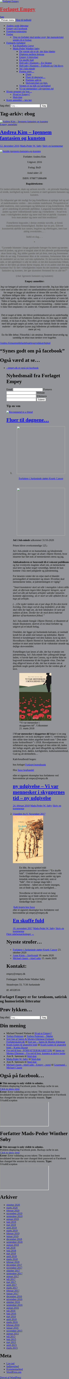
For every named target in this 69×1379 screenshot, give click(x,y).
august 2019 (12, 1219)
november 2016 (14, 1299)
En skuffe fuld (26, 60)
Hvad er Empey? (21, 94)
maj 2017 (11, 1282)
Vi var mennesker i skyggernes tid (36, 88)
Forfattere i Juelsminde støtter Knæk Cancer (41, 478)
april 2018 (11, 1256)
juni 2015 (11, 1339)
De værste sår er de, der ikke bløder (37, 51)
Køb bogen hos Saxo (24, 907)
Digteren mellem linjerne (31, 54)
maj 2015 (11, 1342)
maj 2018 (11, 1253)
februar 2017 (12, 1290)
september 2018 (14, 1242)
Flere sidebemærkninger (20, 934)
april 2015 (11, 1345)
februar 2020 (12, 1210)
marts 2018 (12, 1259)
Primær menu (7, 20)
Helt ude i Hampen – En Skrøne (35, 63)
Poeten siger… (26, 71)
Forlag (9, 34)
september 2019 (14, 1216)
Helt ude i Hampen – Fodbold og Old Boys (41, 65)
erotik (37, 343)
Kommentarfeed (14, 1369)
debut (27, 343)
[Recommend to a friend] (19, 412)
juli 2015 (10, 1336)
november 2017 (14, 1267)
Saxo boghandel (26, 770)
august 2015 (12, 1333)
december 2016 (14, 1296)
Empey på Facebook (16, 28)
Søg (2, 17)
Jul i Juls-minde (27, 68)
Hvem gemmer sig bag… (19, 91)
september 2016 (14, 1305)
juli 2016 (10, 1310)
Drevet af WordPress (10, 1377)
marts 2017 (12, 1287)
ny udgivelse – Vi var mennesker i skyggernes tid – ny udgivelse (39, 792)
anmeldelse (18, 343)
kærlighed (45, 343)
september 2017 (14, 1273)
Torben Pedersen (14, 1036)
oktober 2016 (13, 1302)
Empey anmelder (8, 124)
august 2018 (12, 1245)
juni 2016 (11, 1313)
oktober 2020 (13, 1204)
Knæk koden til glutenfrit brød (21, 1044)
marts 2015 (12, 1348)
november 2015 (14, 1330)
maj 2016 (11, 1316)
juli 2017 (10, 1279)
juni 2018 (11, 1250)
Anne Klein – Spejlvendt (25, 955)
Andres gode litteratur (17, 25)
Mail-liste (17, 97)
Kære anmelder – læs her (19, 100)
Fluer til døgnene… (35, 77)
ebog (32, 343)
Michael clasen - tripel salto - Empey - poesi (28, 1064)
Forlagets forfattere (16, 42)
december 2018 (14, 1239)
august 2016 (12, 1308)
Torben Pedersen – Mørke (40, 1036)
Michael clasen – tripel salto (27, 958)
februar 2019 (12, 1233)
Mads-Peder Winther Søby (26, 48)
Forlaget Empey (17, 9)
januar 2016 (12, 1328)
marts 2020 (12, 1207)
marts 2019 (12, 1230)
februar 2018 (12, 1262)
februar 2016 (12, 1325)
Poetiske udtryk (33, 80)
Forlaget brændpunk (35, 764)
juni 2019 (11, 1222)
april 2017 (11, 1285)
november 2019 (14, 1213)
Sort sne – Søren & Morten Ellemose (46, 1042)
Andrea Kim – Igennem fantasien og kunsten (26, 135)
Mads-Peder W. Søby (31, 146)
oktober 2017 (13, 1270)
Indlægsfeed (12, 1366)
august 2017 (12, 1276)
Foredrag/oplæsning (16, 31)
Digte (28, 74)
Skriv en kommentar (52, 146)
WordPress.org (13, 1372)
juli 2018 (10, 1247)
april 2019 (11, 1227)
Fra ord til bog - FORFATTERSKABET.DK (29, 1050)
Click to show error (10, 1089)
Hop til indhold (23, 20)
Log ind (10, 1363)
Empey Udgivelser (28, 57)
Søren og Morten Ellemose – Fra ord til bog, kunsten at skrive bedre (35, 1052)
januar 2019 (12, 1236)
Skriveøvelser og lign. (37, 83)
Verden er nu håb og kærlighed (35, 85)
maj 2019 (11, 1225)
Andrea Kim (6, 343)
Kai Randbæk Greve (23, 45)
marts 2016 (12, 1322)
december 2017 (14, 1265)
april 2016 (11, 1319)
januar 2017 (12, 1293)
